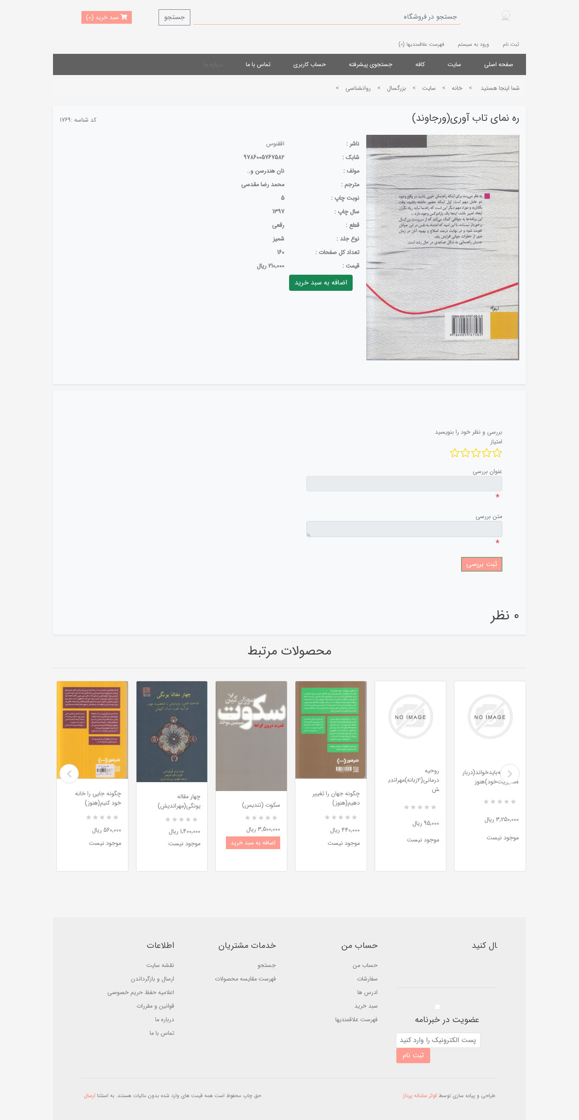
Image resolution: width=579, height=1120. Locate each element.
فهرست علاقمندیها (356, 1019)
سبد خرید (366, 1006)
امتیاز (496, 441)
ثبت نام (511, 44)
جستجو (174, 17)
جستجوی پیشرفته (370, 64)
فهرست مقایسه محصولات (245, 978)
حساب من (365, 965)
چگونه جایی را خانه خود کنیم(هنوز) (98, 798)
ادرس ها (367, 992)
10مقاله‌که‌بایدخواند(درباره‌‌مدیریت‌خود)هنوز (490, 777)
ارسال (89, 1096)
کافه (420, 64)
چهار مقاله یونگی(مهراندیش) (179, 801)
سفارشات (367, 978)
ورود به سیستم (473, 44)
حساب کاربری (309, 64)
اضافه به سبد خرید (253, 842)
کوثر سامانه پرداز (420, 1096)
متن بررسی (489, 516)
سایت (454, 64)
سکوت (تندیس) (261, 805)
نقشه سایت (160, 965)
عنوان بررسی (487, 471)
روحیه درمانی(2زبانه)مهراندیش (413, 780)
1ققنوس (275, 143)
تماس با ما (258, 64)
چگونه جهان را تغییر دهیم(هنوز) (336, 798)
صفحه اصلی (498, 64)
